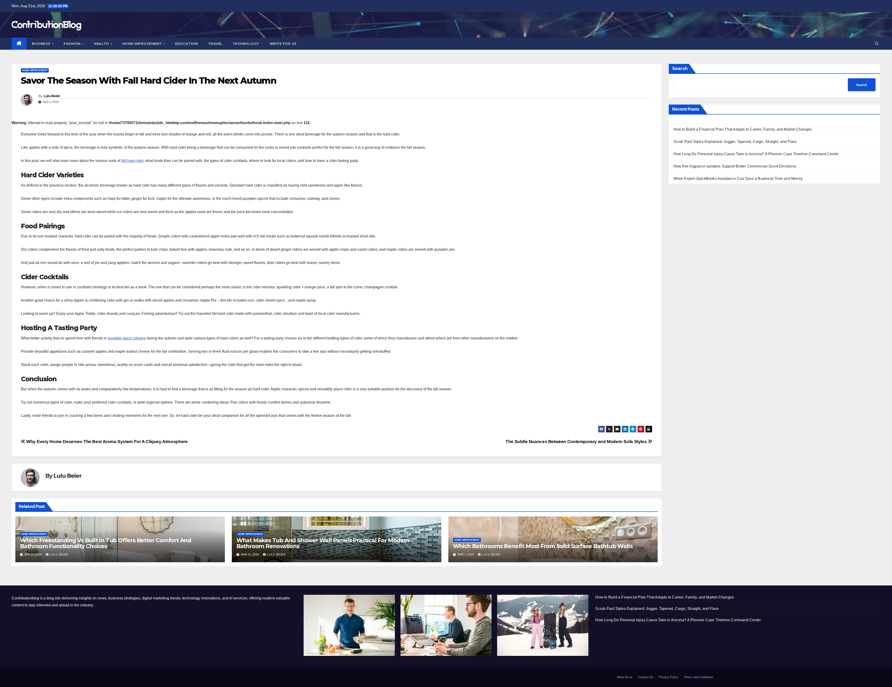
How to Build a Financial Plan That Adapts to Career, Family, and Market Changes (742, 129)
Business (42, 44)
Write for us (283, 44)
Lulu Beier (52, 96)
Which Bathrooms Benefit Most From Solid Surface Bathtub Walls (543, 546)
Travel (215, 44)
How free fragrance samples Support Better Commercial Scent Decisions (734, 166)
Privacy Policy (668, 677)
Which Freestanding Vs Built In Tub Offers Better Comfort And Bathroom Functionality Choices (105, 543)
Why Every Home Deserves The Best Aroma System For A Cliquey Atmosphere (106, 441)
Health (102, 44)
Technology (246, 44)
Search (680, 68)
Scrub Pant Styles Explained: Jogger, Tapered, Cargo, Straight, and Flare (735, 142)
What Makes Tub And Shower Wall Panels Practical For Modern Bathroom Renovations (323, 543)
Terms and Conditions (698, 677)
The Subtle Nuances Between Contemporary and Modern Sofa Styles (576, 441)
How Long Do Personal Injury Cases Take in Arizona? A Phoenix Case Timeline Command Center (756, 154)
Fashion (73, 44)
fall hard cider (132, 161)
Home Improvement (142, 44)
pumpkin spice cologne (127, 338)
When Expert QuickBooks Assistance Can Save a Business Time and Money (738, 179)
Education (186, 44)
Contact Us (645, 677)
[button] (877, 44)
